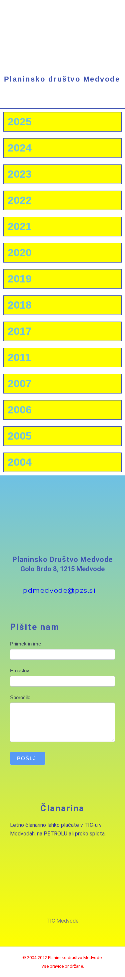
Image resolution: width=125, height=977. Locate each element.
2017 (20, 331)
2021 (20, 226)
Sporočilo (20, 697)
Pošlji (27, 758)
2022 (20, 200)
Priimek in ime (25, 643)
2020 (20, 253)
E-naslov (19, 670)
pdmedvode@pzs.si (59, 590)
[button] (62, 102)
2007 (20, 384)
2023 (20, 174)
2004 (20, 462)
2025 (20, 122)
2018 (20, 305)
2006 (20, 410)
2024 (20, 148)
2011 (19, 357)
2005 (20, 436)
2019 (20, 279)
